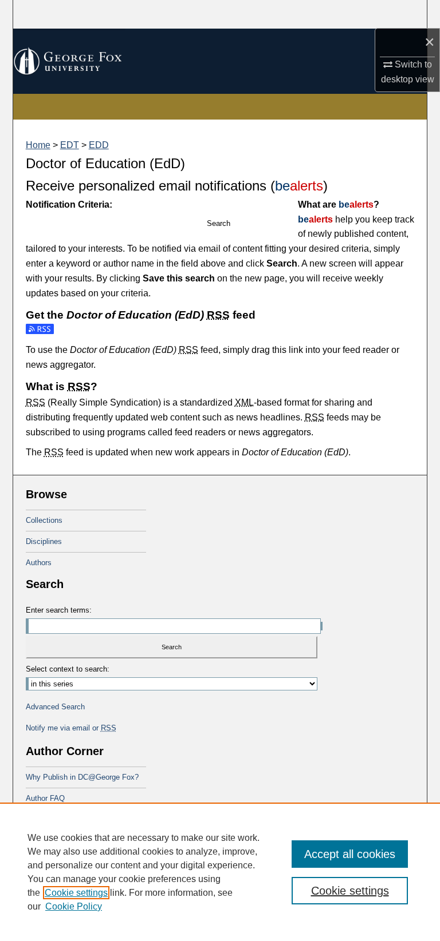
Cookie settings (76, 893)
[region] (220, 872)
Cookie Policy (73, 906)
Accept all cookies (349, 854)
